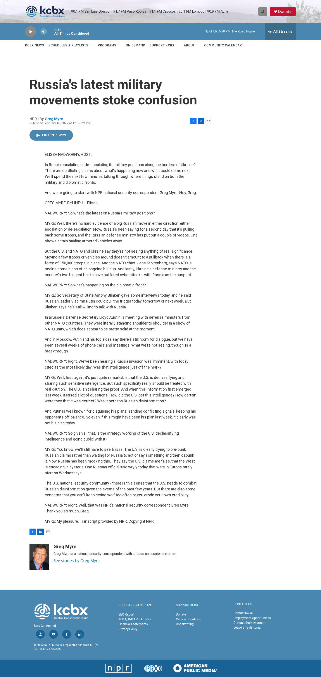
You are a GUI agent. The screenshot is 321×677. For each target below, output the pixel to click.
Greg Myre (54, 119)
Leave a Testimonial (247, 627)
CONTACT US (243, 604)
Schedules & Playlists (68, 45)
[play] (30, 31)
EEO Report (126, 614)
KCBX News (34, 45)
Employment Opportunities (252, 618)
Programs (107, 45)
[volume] (43, 32)
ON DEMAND (135, 45)
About (189, 45)
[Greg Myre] (39, 557)
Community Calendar (223, 45)
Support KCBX (162, 45)
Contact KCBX (243, 613)
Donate (285, 11)
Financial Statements (133, 624)
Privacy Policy (128, 629)
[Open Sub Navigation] (91, 45)
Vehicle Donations (188, 619)
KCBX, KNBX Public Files (135, 619)
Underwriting (185, 624)
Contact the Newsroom (250, 622)
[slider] (50, 31)
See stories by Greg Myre (77, 560)
